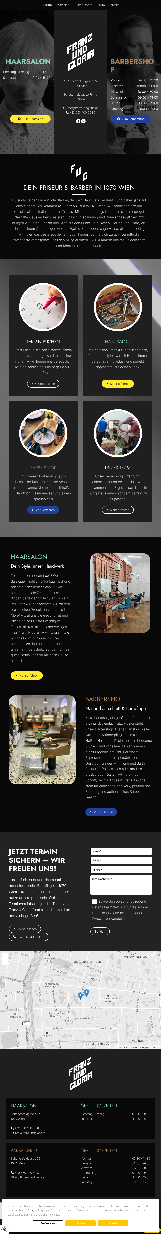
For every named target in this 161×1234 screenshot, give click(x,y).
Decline (80, 1223)
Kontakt (114, 5)
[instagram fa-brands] (83, 121)
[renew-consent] (4, 1229)
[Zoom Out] (5, 962)
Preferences (48, 1223)
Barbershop (83, 5)
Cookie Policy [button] (116, 1210)
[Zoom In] (5, 956)
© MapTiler (121, 1047)
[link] (63, 5)
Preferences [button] (54, 1214)
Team (101, 5)
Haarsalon (62, 5)
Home (47, 5)
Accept (113, 1223)
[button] (30, 119)
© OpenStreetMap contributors (144, 1047)
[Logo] (80, 52)
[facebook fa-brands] (78, 121)
